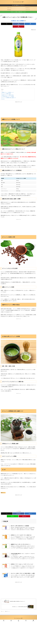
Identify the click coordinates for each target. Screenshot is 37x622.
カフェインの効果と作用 (6, 93)
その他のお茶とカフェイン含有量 (8, 96)
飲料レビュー (3, 492)
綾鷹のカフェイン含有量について (8, 92)
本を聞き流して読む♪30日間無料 (17, 20)
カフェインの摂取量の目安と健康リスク (9, 97)
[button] (34, 320)
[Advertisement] (18, 109)
